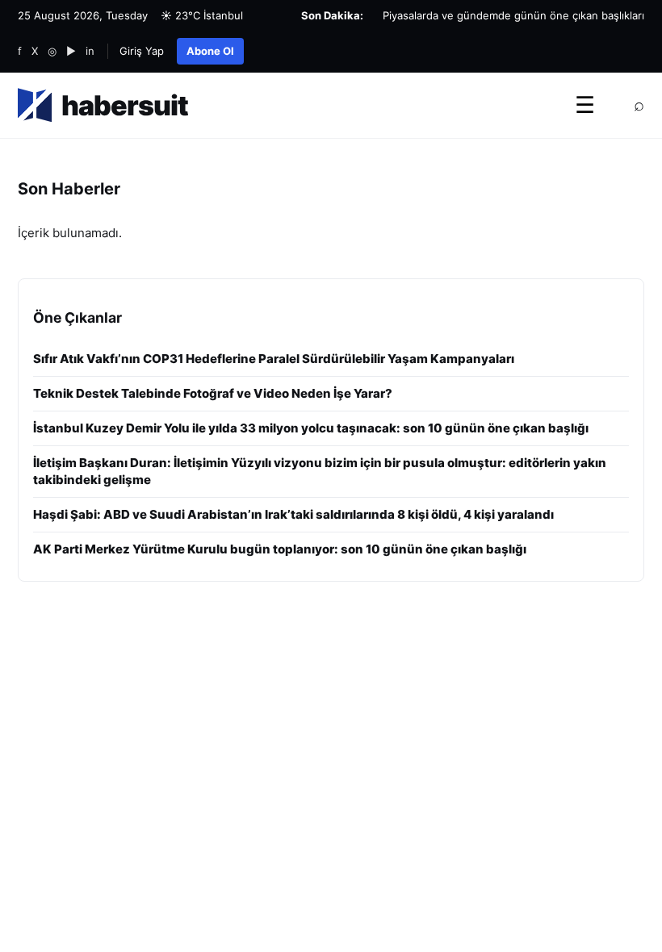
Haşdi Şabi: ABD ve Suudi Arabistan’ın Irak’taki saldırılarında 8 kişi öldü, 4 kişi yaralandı (293, 514)
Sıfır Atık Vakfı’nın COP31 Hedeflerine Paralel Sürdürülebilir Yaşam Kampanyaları (273, 358)
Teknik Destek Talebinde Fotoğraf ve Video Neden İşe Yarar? (212, 393)
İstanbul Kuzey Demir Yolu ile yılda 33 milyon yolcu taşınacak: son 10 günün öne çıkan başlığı (311, 428)
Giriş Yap (141, 50)
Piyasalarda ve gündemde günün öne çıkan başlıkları (513, 15)
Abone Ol (210, 50)
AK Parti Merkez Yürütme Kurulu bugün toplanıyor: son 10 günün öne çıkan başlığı (279, 549)
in (90, 50)
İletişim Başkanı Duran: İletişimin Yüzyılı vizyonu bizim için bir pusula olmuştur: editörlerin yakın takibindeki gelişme (319, 471)
